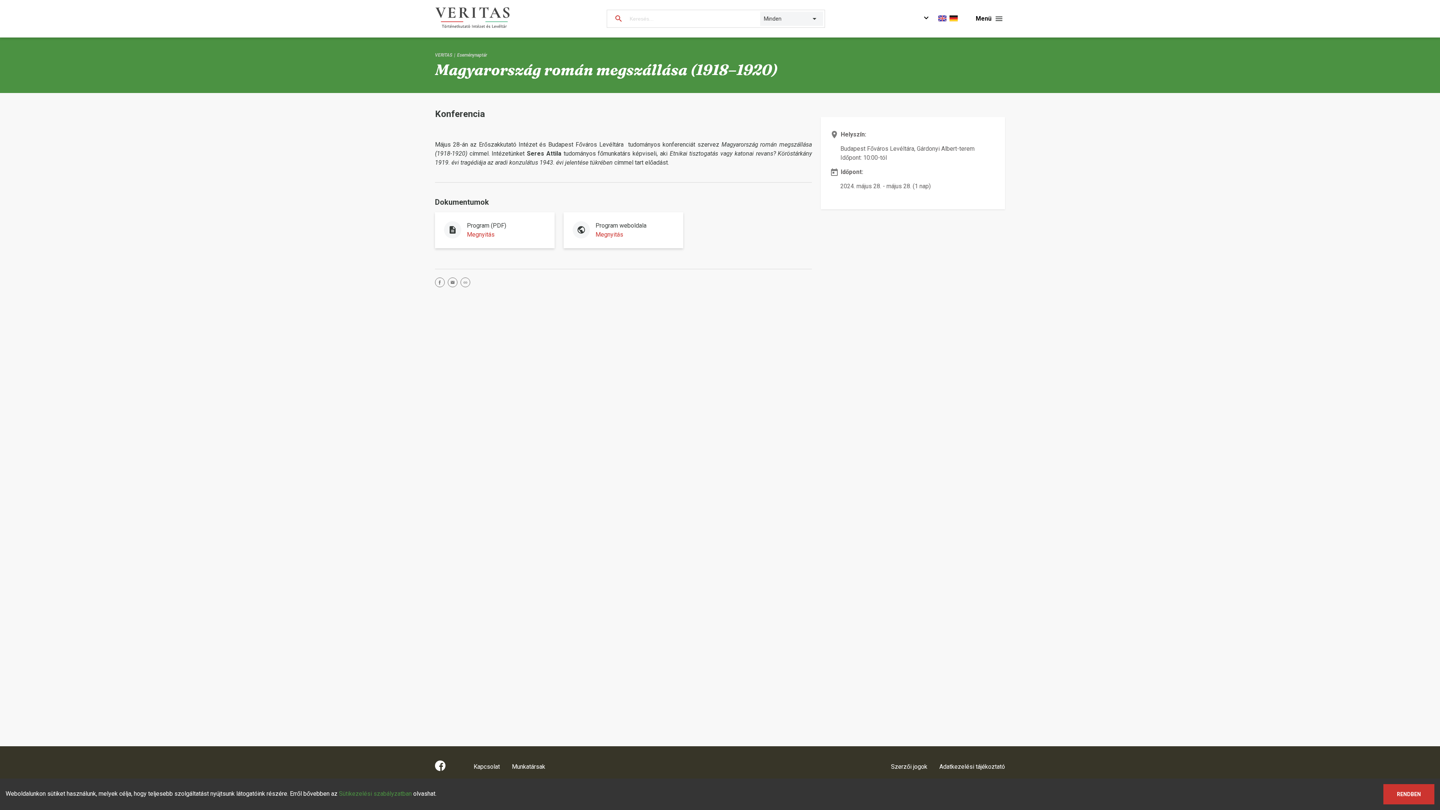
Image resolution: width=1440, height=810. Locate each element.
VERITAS (443, 55)
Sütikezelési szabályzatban (375, 793)
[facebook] (441, 284)
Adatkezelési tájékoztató (972, 766)
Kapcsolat (487, 766)
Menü (984, 18)
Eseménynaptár (472, 55)
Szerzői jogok (909, 766)
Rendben (1409, 794)
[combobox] (764, 18)
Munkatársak (528, 766)
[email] (454, 284)
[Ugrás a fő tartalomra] (926, 19)
